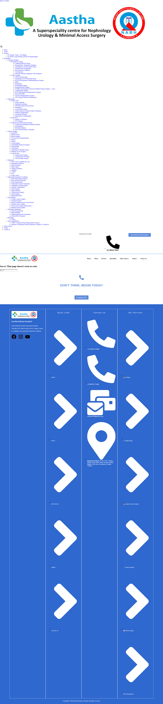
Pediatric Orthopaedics (18, 187)
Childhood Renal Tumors (22, 63)
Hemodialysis (19, 126)
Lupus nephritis (19, 102)
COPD (13, 172)
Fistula (13, 141)
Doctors (6, 53)
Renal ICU (14, 117)
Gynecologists (15, 143)
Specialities (7, 58)
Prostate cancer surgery (18, 204)
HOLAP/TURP (20, 94)
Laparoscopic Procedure (22, 156)
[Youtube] (27, 337)
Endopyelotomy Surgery (22, 87)
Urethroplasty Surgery (21, 90)
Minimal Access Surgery (18, 151)
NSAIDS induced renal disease (24, 106)
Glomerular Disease (21, 114)
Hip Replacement (16, 195)
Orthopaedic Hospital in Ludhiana (18, 177)
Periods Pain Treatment (18, 216)
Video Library (8, 226)
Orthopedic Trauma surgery (19, 185)
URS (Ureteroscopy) (21, 77)
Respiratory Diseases (17, 163)
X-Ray (13, 219)
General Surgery (12, 131)
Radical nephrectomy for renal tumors (22, 202)
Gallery (6, 228)
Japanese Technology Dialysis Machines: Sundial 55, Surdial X (30, 224)
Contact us (7, 229)
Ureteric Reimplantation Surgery (24, 95)
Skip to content (4, 1)
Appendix (14, 133)
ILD (12, 173)
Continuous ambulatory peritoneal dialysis (27, 124)
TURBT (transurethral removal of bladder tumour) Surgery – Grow (35, 89)
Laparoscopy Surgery (21, 155)
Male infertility (15, 212)
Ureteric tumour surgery (18, 199)
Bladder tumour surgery (18, 207)
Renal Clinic (15, 101)
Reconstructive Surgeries (22, 70)
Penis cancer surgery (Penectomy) (21, 206)
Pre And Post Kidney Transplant (24, 129)
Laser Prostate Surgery (22, 158)
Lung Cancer (15, 175)
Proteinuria (18, 107)
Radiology (11, 217)
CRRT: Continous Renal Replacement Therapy (25, 223)
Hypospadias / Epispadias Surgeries (25, 65)
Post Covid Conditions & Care (20, 162)
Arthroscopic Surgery (17, 192)
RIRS (16, 82)
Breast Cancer (15, 134)
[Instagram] (20, 337)
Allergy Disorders (16, 168)
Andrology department (14, 209)
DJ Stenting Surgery (21, 85)
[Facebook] (14, 337)
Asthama (14, 170)
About (6, 51)
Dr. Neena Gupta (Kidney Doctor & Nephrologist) (23, 56)
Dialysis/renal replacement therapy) (21, 123)
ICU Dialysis (19, 121)
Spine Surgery (15, 189)
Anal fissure (14, 148)
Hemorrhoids (15, 146)
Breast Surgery (15, 136)
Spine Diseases (15, 190)
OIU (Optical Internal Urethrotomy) (25, 97)
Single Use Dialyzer (21, 119)
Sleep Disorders (16, 165)
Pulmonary (11, 160)
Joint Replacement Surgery (19, 178)
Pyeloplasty (18, 84)
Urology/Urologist (13, 60)
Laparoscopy (15, 153)
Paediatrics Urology (17, 62)
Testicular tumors (16, 201)
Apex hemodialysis (13, 221)
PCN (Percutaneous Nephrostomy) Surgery (28, 92)
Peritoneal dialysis (20, 128)
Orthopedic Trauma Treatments (20, 184)
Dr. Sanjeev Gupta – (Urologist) (17, 55)
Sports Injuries (15, 194)
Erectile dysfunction (17, 211)
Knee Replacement (17, 182)
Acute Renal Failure (21, 109)
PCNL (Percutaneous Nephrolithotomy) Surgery (29, 80)
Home (5, 50)
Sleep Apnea (15, 167)
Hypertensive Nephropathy (23, 116)
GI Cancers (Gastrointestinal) (20, 138)
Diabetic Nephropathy (21, 112)
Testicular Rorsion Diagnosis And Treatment (28, 73)
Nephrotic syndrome (21, 104)
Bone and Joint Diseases (18, 180)
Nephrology (11, 99)
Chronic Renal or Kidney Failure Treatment (28, 111)
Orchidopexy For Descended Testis (25, 67)
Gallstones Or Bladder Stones (20, 150)
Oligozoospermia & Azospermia (20, 214)
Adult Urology (15, 75)
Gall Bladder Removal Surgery (20, 145)
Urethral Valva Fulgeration (23, 68)
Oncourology (11, 197)
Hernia (13, 139)
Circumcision (19, 72)
